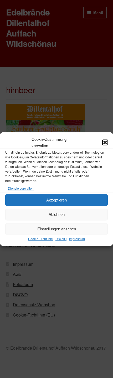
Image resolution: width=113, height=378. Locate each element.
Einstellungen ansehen (56, 229)
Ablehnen (57, 214)
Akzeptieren (56, 200)
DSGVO (60, 238)
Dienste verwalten (21, 188)
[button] (105, 142)
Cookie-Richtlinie (40, 238)
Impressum (77, 238)
